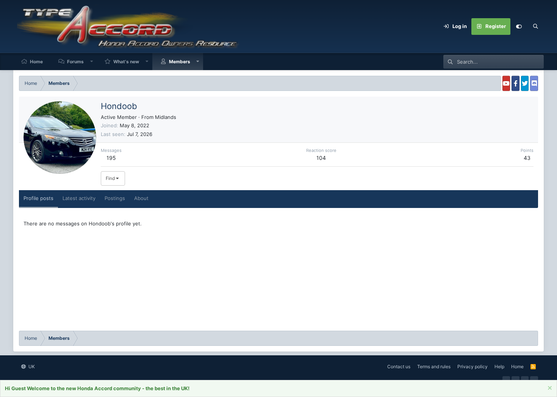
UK (31, 366)
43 (527, 158)
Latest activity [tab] (79, 198)
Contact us (398, 366)
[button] (91, 61)
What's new (126, 61)
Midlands (165, 117)
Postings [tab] (115, 198)
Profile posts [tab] (38, 198)
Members (179, 61)
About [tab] (141, 198)
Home (36, 61)
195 (111, 158)
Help (499, 366)
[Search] (535, 26)
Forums (75, 61)
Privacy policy (472, 366)
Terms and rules (434, 366)
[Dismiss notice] (549, 389)
